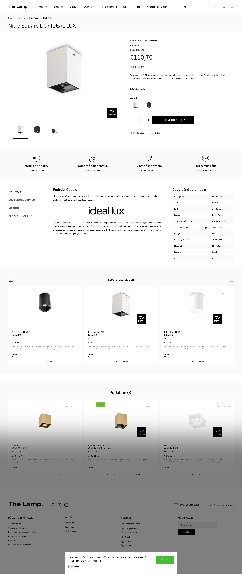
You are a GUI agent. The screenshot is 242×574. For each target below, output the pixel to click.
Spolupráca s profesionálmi (19, 544)
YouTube (66, 505)
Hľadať (186, 532)
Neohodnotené (150, 41)
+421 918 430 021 (224, 505)
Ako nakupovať (14, 523)
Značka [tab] (20, 216)
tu (100, 560)
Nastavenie (74, 567)
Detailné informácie (138, 89)
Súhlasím (164, 559)
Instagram (59, 505)
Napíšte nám (13, 540)
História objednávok (73, 531)
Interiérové (217, 196)
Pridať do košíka (173, 120)
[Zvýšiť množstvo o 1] (148, 120)
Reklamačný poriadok (17, 536)
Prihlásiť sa (69, 522)
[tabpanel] (197, 325)
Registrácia (69, 527)
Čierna (49, 362)
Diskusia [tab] (14, 208)
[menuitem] (44, 7)
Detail (14, 354)
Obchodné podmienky (17, 528)
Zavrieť (219, 142)
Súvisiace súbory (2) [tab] (21, 199)
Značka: (137, 50)
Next (231, 281)
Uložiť (136, 146)
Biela (40, 362)
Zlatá (52, 475)
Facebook (52, 505)
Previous (11, 281)
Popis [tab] (18, 191)
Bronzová (128, 475)
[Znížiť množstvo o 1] (133, 120)
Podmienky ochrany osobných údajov (23, 532)
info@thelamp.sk (190, 505)
